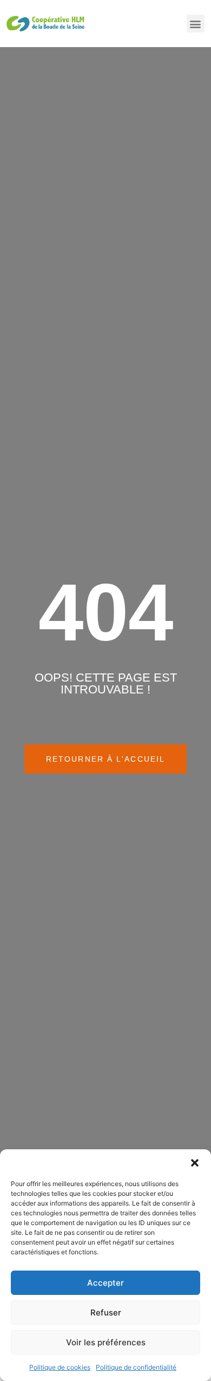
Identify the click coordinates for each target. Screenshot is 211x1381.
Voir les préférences (106, 1342)
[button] (194, 1162)
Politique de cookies (59, 1367)
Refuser (105, 1312)
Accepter (105, 1283)
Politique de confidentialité (136, 1367)
